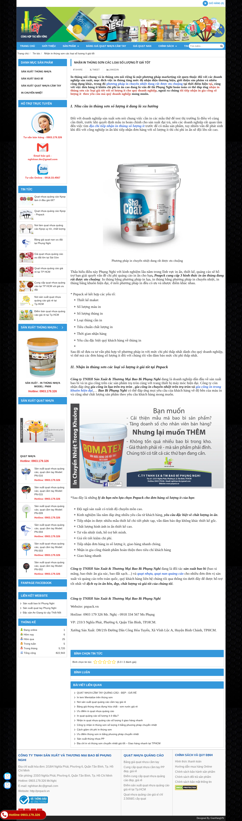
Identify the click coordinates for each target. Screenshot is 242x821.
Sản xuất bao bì (32, 78)
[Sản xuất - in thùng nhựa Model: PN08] (42, 357)
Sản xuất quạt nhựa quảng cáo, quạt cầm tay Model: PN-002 (49, 566)
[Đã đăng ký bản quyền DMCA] (186, 789)
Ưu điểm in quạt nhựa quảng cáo (95, 711)
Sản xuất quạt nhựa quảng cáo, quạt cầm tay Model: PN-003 (49, 547)
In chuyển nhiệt (32, 92)
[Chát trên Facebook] (7, 776)
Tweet (96, 69)
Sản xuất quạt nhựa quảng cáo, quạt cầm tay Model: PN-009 (49, 510)
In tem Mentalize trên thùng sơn (95, 697)
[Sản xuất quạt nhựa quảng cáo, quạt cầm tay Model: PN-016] (26, 480)
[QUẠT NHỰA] (42, 430)
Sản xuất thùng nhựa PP (90, 738)
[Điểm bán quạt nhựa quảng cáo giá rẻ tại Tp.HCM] (26, 319)
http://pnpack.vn (40, 791)
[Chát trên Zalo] (7, 785)
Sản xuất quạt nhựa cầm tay (41, 85)
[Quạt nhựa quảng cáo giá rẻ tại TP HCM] (26, 276)
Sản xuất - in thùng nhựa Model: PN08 (42, 384)
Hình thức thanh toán (188, 761)
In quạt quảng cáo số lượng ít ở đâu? (98, 715)
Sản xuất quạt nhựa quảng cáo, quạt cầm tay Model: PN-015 (49, 491)
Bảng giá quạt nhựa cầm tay (106, 46)
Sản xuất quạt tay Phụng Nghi (39, 608)
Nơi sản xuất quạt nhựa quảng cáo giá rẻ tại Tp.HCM (47, 300)
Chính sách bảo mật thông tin (193, 781)
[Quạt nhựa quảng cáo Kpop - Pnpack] (26, 218)
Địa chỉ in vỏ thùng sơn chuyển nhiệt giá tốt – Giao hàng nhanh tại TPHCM (119, 743)
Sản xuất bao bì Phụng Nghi (38, 603)
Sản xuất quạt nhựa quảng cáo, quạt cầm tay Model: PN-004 (49, 528)
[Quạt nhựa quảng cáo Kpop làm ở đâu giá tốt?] (26, 204)
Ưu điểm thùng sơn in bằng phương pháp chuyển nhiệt (108, 734)
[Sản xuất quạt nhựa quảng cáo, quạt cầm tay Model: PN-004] (26, 536)
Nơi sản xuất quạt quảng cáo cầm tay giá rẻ (101, 702)
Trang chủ (27, 46)
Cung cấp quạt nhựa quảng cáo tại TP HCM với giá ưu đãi (49, 286)
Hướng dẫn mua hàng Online (193, 766)
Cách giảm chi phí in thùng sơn (94, 729)
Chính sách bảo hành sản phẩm (195, 771)
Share (79, 69)
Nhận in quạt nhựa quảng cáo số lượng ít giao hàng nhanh (110, 720)
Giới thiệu (49, 46)
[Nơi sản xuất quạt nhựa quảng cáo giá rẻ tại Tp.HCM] (26, 304)
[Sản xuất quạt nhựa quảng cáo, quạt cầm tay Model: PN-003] (26, 555)
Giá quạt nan (142, 46)
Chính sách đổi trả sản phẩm (193, 776)
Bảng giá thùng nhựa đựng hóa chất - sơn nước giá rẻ (107, 706)
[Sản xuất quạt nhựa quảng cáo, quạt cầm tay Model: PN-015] (26, 498)
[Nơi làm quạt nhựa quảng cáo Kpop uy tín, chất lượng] (26, 233)
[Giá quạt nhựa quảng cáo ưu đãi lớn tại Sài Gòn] (26, 261)
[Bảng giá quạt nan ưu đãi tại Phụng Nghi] (26, 247)
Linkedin (113, 69)
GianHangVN (217, 818)
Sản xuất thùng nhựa (36, 71)
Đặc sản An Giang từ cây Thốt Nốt (42, 612)
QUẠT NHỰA (27, 456)
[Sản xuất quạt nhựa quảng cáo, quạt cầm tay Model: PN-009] (26, 517)
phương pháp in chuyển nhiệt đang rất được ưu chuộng (144, 83)
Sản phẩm (70, 46)
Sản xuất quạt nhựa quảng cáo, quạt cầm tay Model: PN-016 (49, 472)
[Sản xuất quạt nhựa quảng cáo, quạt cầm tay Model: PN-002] (26, 573)
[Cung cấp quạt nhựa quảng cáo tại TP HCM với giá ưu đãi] (26, 290)
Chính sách (166, 46)
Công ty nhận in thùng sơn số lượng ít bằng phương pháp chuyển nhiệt (117, 725)
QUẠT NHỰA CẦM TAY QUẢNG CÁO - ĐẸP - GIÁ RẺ (107, 692)
